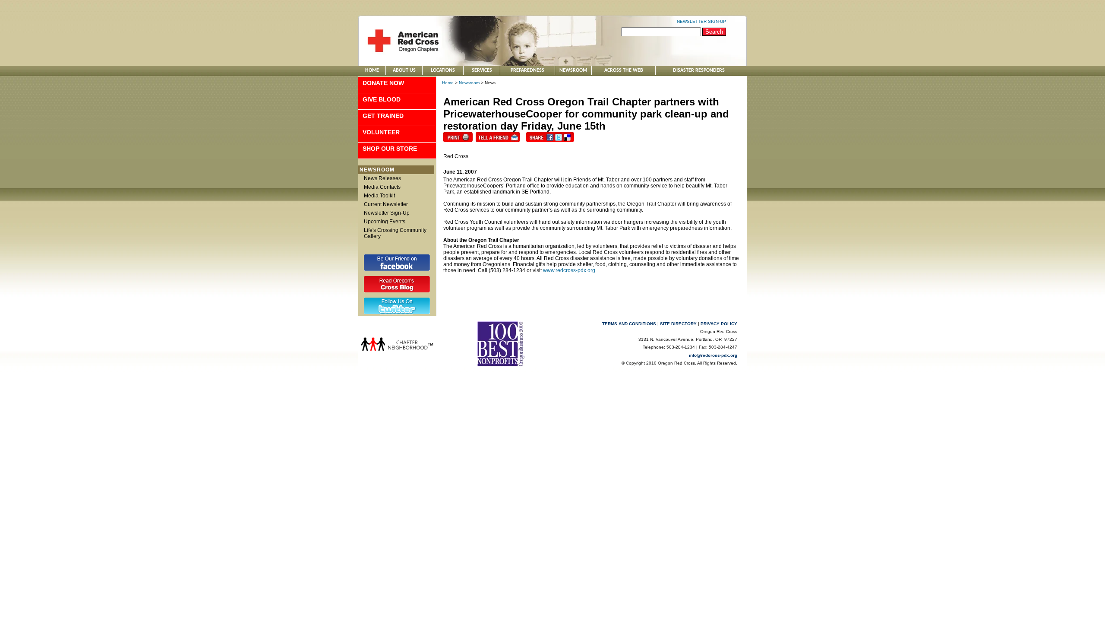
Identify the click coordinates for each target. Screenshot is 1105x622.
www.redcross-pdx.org (569, 270)
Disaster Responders (699, 70)
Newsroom (573, 70)
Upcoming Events (384, 222)
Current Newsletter (386, 204)
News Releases (382, 178)
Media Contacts (382, 187)
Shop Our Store (390, 148)
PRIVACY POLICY (719, 323)
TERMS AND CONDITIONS (629, 323)
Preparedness (527, 70)
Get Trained (383, 115)
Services (482, 70)
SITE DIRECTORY (678, 323)
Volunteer (381, 132)
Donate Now (383, 82)
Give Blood (382, 99)
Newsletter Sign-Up (387, 213)
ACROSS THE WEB (623, 70)
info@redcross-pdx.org (713, 355)
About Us (404, 70)
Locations (443, 70)
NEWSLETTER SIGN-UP (701, 21)
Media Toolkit (379, 196)
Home (372, 70)
